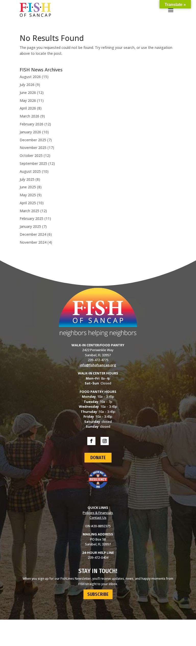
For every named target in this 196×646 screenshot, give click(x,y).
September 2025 (33, 163)
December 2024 (33, 234)
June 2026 (28, 92)
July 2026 (27, 84)
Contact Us (98, 517)
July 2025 (27, 179)
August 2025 (30, 171)
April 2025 (28, 202)
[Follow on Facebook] (91, 441)
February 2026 (31, 124)
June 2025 (28, 187)
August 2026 (30, 76)
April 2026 (28, 108)
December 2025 (33, 139)
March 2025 (29, 210)
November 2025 (33, 147)
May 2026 (28, 100)
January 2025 (30, 226)
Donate (98, 457)
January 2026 (30, 132)
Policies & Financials (98, 512)
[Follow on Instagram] (105, 441)
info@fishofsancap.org (98, 365)
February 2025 (31, 218)
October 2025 (31, 155)
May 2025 (28, 194)
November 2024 (33, 242)
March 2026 (29, 116)
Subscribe (97, 594)
